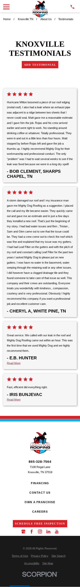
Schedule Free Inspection (40, 523)
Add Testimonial (40, 64)
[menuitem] (20, 556)
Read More (13, 363)
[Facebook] (32, 532)
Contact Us (39, 492)
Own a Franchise (40, 502)
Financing (40, 483)
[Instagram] (40, 532)
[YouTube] (57, 532)
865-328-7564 (40, 461)
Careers (40, 511)
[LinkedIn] (48, 532)
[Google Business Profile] (23, 532)
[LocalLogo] (40, 8)
